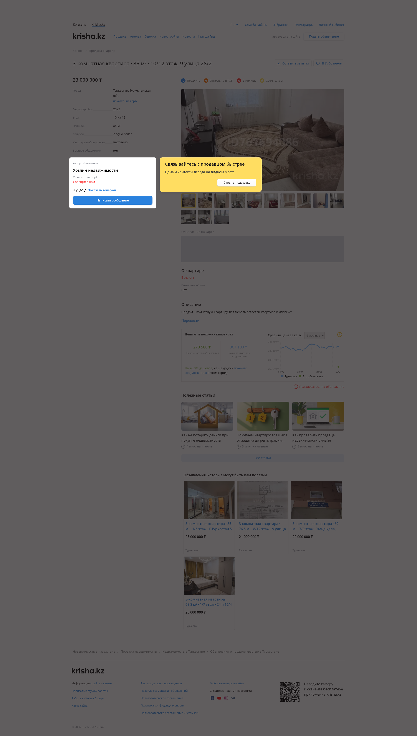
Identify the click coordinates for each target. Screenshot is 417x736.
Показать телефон (102, 190)
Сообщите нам (84, 182)
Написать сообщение (113, 200)
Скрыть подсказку (236, 182)
